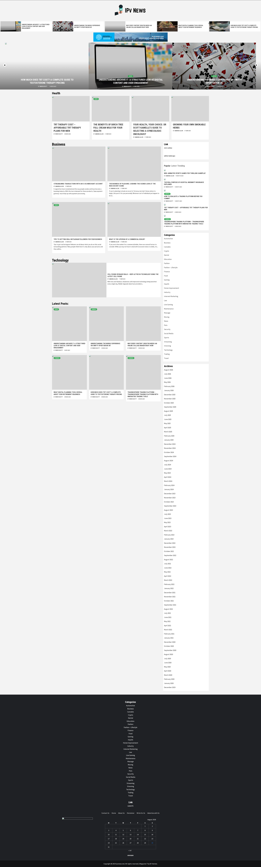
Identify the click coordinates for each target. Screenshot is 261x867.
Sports (166, 337)
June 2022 (167, 568)
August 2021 (168, 609)
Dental (166, 255)
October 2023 (169, 502)
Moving (166, 317)
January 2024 (169, 489)
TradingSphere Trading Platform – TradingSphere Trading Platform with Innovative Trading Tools (143, 394)
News (130, 76)
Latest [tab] (174, 166)
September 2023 (170, 506)
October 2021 (169, 601)
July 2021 (167, 613)
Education (168, 259)
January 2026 (169, 390)
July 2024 (167, 465)
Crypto (167, 194)
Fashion (167, 263)
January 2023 (169, 539)
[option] (26, 26)
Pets (165, 325)
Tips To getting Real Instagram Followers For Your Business (78, 239)
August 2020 (168, 654)
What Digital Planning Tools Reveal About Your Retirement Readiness (68, 393)
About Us (121, 813)
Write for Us (141, 813)
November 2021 (169, 597)
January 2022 (169, 588)
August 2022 (168, 559)
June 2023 (167, 518)
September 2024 (170, 456)
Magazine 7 (143, 864)
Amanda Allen (99, 134)
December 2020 (169, 642)
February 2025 (169, 436)
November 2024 (169, 448)
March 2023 (168, 531)
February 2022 (169, 584)
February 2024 (169, 485)
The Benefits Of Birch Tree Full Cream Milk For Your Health (108, 127)
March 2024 (168, 481)
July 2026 (167, 374)
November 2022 (169, 547)
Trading (167, 354)
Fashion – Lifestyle (171, 267)
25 (116, 843)
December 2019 (169, 687)
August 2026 (168, 370)
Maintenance (169, 309)
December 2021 (169, 592)
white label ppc (169, 156)
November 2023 (169, 498)
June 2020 (167, 663)
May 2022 (167, 572)
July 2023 (167, 514)
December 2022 (169, 543)
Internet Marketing (171, 296)
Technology (168, 350)
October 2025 (169, 403)
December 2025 (169, 394)
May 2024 (167, 473)
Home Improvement (171, 288)
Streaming (168, 342)
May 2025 (167, 423)
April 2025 (167, 427)
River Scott (44, 86)
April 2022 (167, 576)
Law (165, 300)
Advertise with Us (153, 813)
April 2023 (167, 526)
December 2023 (169, 493)
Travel (166, 358)
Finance (57, 358)
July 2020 (167, 658)
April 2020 (167, 671)
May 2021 (167, 621)
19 (123, 839)
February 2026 (169, 386)
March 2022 (168, 580)
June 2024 (167, 469)
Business (167, 243)
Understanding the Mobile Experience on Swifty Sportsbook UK (105, 345)
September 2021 (170, 605)
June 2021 (167, 617)
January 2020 (169, 683)
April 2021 (167, 625)
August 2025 (168, 411)
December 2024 (169, 444)
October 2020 (169, 646)
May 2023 (167, 522)
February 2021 (169, 634)
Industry (167, 292)
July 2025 (167, 415)
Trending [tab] (181, 166)
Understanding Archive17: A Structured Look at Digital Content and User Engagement (35, 26)
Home (114, 813)
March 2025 (168, 432)
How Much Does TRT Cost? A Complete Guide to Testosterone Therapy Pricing (106, 393)
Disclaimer (130, 813)
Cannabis (167, 247)
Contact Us (105, 813)
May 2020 (167, 667)
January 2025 (169, 440)
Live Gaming (168, 304)
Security (167, 329)
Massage (167, 313)
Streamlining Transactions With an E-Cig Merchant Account (78, 184)
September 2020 (170, 650)
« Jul (129, 850)
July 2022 (167, 564)
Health (166, 284)
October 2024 (169, 452)
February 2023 (169, 535)
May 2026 (167, 382)
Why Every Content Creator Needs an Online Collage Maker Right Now (142, 345)
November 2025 (169, 399)
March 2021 (168, 630)
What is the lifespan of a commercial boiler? (127, 239)
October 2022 (169, 551)
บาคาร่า (130, 806)
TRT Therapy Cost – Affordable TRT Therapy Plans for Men (67, 127)
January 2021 (169, 638)
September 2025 (170, 407)
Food (166, 276)
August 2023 (168, 510)
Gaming (214, 76)
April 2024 (167, 477)
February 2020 (169, 679)
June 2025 (167, 419)
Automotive (168, 238)
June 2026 (167, 378)
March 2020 (168, 675)
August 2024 (168, 460)
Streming (167, 346)
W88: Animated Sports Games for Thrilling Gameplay (185, 173)
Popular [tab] (167, 166)
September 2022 (170, 555)
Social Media (168, 333)
